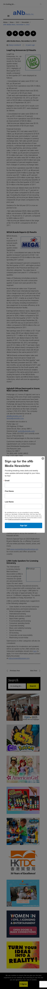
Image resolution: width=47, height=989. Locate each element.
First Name (9, 491)
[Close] (43, 458)
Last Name (9, 502)
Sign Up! (23, 525)
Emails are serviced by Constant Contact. (19, 519)
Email (7, 480)
